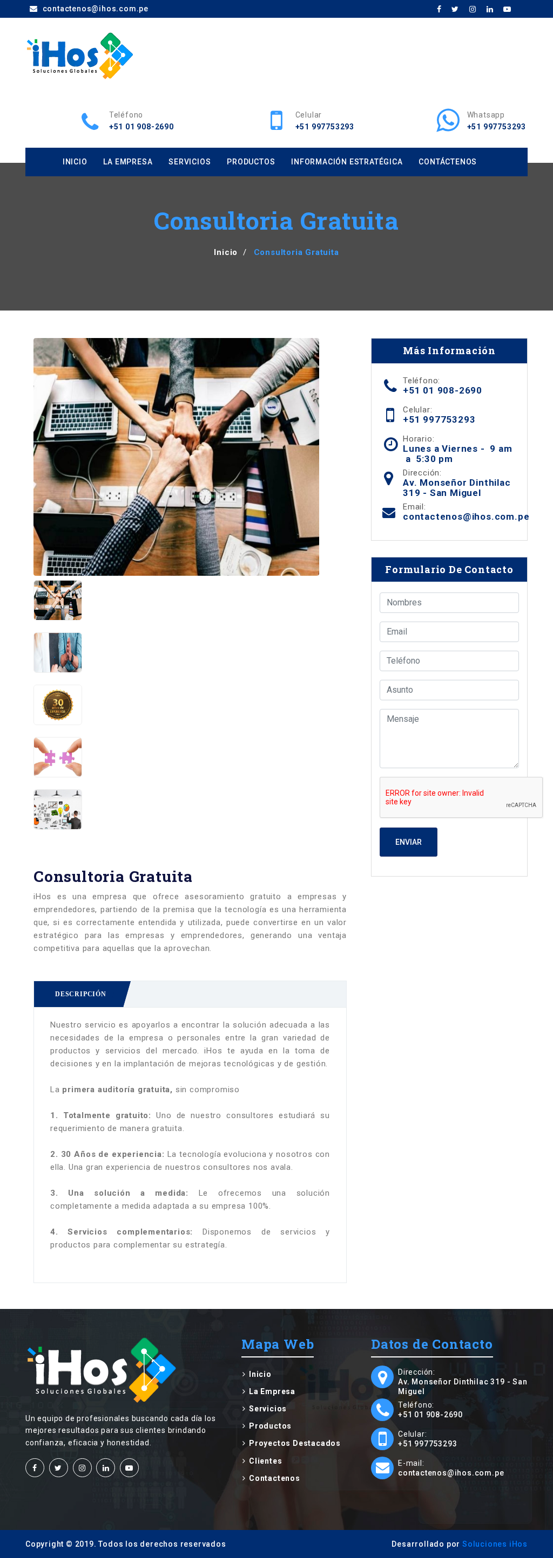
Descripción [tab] (80, 994)
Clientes (265, 1461)
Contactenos (274, 1478)
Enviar (408, 842)
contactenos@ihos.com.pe (95, 8)
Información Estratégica (346, 161)
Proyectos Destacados (295, 1443)
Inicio (75, 161)
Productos (251, 161)
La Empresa (127, 161)
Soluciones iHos (495, 1544)
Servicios (189, 161)
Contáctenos (448, 161)
